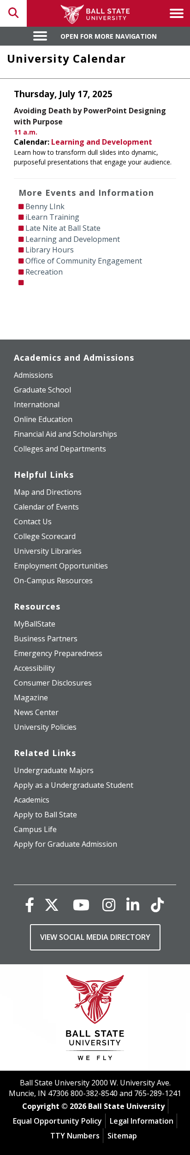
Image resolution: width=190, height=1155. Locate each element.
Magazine (31, 697)
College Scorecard (45, 536)
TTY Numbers (75, 1136)
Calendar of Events (46, 507)
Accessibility (34, 668)
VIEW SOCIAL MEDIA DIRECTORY (95, 937)
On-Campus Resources (53, 580)
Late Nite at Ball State (63, 228)
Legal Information (141, 1121)
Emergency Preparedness (58, 653)
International (36, 404)
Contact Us (33, 521)
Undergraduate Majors (54, 770)
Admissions (33, 375)
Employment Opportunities (61, 566)
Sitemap (122, 1136)
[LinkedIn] (132, 905)
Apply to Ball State (45, 814)
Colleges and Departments (60, 449)
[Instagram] (108, 905)
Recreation (44, 272)
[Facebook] (29, 905)
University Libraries (48, 551)
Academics (31, 800)
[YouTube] (81, 905)
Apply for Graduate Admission (65, 844)
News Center (36, 712)
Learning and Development (101, 142)
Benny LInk (45, 206)
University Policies (45, 727)
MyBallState (34, 624)
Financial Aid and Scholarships (65, 434)
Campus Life (35, 829)
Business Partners (45, 638)
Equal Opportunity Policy (57, 1121)
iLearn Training (52, 217)
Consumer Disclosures (53, 683)
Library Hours (49, 250)
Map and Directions (48, 492)
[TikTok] (157, 905)
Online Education (43, 419)
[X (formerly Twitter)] (51, 905)
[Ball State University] (95, 1019)
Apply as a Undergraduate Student (73, 785)
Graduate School (42, 390)
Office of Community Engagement (83, 261)
